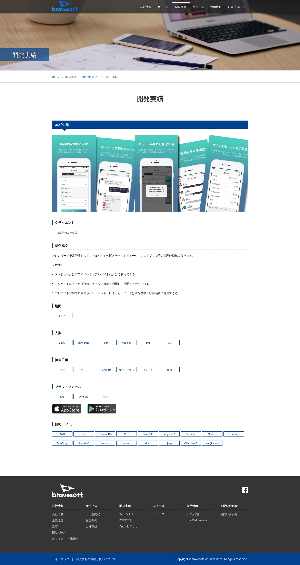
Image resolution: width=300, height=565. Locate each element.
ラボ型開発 (93, 514)
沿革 (55, 526)
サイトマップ (60, 559)
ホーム (56, 77)
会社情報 (145, 7)
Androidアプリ (90, 77)
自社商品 (91, 526)
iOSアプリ (126, 520)
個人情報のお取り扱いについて (96, 559)
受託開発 (91, 520)
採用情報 (216, 7)
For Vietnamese (197, 520)
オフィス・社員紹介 (65, 538)
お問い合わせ (236, 7)
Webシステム (128, 514)
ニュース (198, 7)
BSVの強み (59, 532)
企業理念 (57, 520)
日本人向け (194, 514)
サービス (163, 7)
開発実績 (181, 7)
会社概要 (57, 514)
